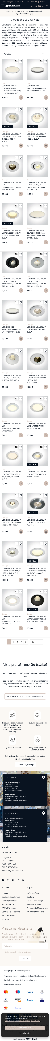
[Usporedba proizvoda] (16, 61)
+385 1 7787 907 (12, 824)
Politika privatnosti (9, 900)
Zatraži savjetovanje (25, 765)
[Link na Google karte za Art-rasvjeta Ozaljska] (43, 777)
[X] (13, 880)
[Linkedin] (18, 880)
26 (33, 642)
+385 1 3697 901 (31, 2)
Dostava (30, 897)
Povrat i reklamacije (35, 900)
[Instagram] (8, 880)
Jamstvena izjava (34, 904)
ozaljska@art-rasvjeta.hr (15, 790)
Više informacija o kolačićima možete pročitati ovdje (22, 1021)
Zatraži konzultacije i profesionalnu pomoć (25, 696)
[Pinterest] (23, 880)
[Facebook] (3, 880)
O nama (5, 893)
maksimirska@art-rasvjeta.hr (16, 826)
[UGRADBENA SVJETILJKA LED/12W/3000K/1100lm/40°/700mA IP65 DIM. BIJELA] (21, 145)
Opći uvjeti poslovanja (11, 897)
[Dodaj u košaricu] (21, 97)
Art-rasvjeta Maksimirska (37, 908)
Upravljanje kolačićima (11, 912)
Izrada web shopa (19, 1039)
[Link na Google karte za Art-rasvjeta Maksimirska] (43, 813)
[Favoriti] (20, 61)
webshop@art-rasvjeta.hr (12, 2)
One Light (5, 83)
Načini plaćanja (33, 893)
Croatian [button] (43, 2)
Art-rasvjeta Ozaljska (35, 912)
